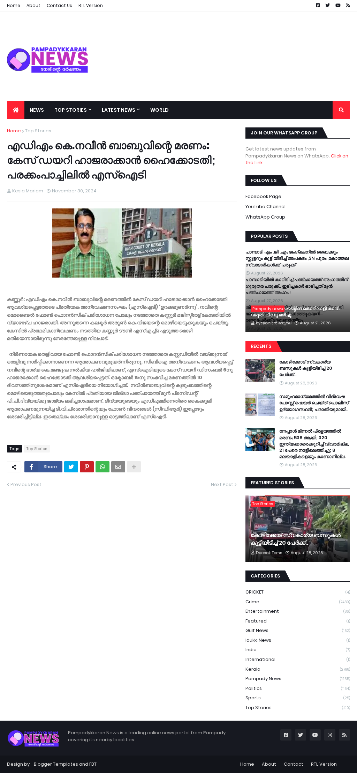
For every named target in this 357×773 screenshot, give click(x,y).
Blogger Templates (56, 764)
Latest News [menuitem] (118, 109)
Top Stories (38, 130)
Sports (297, 697)
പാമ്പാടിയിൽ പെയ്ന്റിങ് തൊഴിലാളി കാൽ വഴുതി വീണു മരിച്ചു (295, 311)
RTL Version (324, 764)
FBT (93, 764)
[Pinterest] (87, 466)
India (297, 649)
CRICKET (297, 592)
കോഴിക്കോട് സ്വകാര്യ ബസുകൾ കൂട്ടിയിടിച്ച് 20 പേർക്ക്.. (305, 368)
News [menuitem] (37, 109)
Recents (261, 346)
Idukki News (297, 640)
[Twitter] (71, 466)
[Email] (118, 466)
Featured (297, 621)
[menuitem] (15, 110)
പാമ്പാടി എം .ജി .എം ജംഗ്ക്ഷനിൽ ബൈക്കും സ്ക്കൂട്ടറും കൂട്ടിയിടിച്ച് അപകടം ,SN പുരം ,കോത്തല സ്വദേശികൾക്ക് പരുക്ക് (297, 258)
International (297, 659)
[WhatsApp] (102, 466)
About (269, 764)
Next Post (222, 484)
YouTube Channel (265, 206)
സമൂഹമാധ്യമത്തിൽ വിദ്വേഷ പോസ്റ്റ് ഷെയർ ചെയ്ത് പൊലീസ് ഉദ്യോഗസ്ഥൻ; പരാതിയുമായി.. (314, 402)
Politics (297, 688)
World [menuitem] (159, 109)
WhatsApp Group (265, 217)
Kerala (297, 669)
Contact (293, 764)
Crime (297, 601)
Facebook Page (263, 196)
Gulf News (297, 630)
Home (14, 130)
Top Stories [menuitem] (70, 109)
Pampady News (297, 678)
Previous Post (25, 484)
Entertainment (297, 611)
